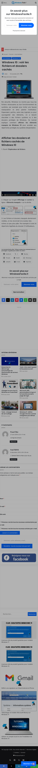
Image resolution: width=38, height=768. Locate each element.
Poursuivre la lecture (19, 30)
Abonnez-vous (26, 25)
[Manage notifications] (33, 763)
